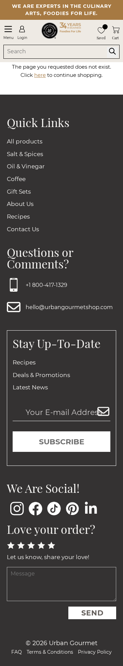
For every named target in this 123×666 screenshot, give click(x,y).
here (40, 75)
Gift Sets (19, 191)
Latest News (30, 387)
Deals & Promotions (41, 375)
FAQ (16, 652)
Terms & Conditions (50, 652)
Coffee (16, 179)
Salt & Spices (25, 154)
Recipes (18, 216)
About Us (20, 203)
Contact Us (23, 229)
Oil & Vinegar (26, 166)
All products (24, 141)
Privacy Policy (95, 652)
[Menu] (8, 29)
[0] (101, 29)
